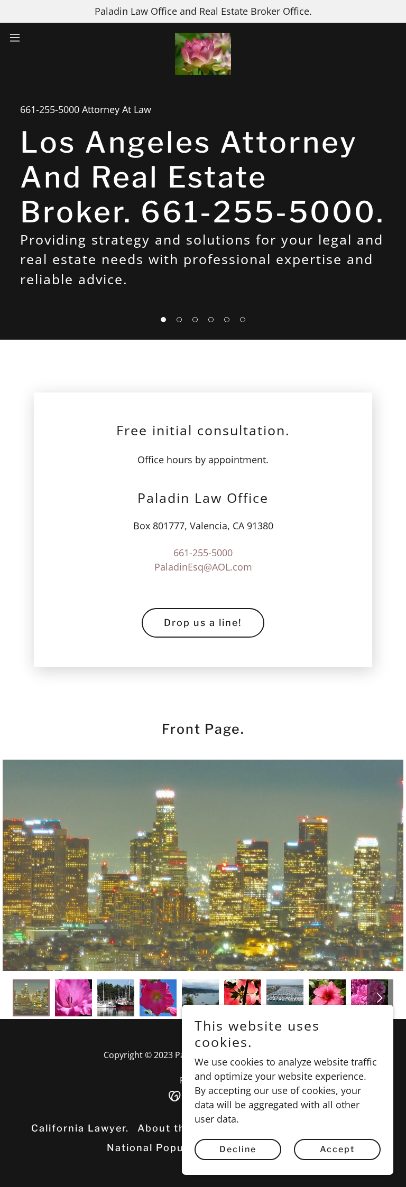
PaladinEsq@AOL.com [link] (203, 566)
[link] (203, 37)
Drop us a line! (203, 622)
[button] (34, 37)
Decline (237, 1149)
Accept (337, 1149)
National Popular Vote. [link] (168, 1147)
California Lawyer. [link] (80, 1128)
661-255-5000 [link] (49, 109)
